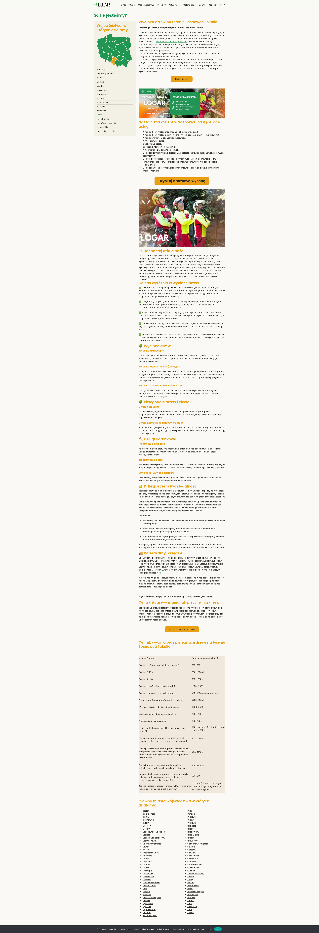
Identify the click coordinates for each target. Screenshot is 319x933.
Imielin (146, 849)
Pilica (189, 810)
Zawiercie (192, 906)
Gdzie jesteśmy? (146, 4)
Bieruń (146, 816)
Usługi (132, 4)
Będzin (146, 810)
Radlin (190, 828)
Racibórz (191, 825)
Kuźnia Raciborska (151, 882)
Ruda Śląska (193, 834)
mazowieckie (102, 94)
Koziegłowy (148, 873)
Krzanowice (148, 876)
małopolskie (102, 90)
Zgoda (217, 929)
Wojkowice (192, 894)
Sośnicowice (193, 855)
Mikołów (146, 900)
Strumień (191, 861)
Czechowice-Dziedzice (154, 831)
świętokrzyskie (103, 119)
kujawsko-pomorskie (106, 73)
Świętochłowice (195, 864)
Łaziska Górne (149, 885)
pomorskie (101, 110)
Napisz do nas (182, 79)
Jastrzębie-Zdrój (151, 852)
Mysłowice (148, 903)
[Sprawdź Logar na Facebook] (221, 5)
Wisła (190, 888)
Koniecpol (147, 870)
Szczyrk (191, 870)
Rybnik (190, 837)
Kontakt (213, 4)
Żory (189, 909)
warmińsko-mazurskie (106, 123)
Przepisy (161, 4)
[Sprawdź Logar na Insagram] (224, 4)
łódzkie (100, 78)
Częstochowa (149, 840)
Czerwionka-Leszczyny (154, 837)
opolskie (100, 98)
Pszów (190, 819)
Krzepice (147, 879)
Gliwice (146, 846)
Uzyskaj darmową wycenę (182, 180)
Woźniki (191, 897)
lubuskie (100, 86)
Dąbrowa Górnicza (152, 843)
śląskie (99, 115)
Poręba (191, 813)
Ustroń (190, 882)
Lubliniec (147, 894)
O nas (123, 4)
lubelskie (100, 82)
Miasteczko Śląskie (152, 897)
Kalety (146, 858)
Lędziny (146, 891)
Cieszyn (146, 828)
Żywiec (190, 912)
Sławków (191, 852)
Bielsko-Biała (149, 813)
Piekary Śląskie (150, 915)
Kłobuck (146, 864)
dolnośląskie (102, 69)
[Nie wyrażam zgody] (316, 929)
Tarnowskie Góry (195, 873)
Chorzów (147, 825)
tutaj (159, 572)
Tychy (190, 879)
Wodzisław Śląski (195, 891)
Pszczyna (192, 816)
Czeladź (146, 834)
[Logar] (102, 5)
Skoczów (191, 849)
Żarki (189, 903)
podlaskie (101, 106)
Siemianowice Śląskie (197, 843)
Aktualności (174, 4)
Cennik (202, 4)
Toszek (190, 876)
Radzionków (193, 831)
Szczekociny (193, 867)
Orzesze (147, 912)
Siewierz (191, 846)
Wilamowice (193, 885)
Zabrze (190, 900)
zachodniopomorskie (106, 131)
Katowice (147, 861)
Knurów (146, 867)
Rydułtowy (192, 840)
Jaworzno (147, 855)
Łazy (145, 888)
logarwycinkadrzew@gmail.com (171, 41)
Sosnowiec (192, 858)
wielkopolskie (102, 127)
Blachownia (148, 819)
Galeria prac (189, 4)
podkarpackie (102, 102)
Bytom (146, 822)
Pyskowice (192, 822)
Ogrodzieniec (149, 909)
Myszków (147, 906)
